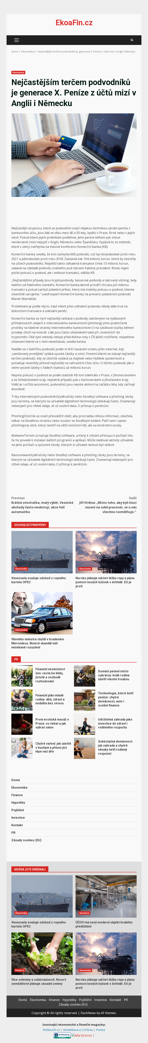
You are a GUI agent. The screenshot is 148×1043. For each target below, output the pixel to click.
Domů (15, 780)
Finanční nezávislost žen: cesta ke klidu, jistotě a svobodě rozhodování (22, 676)
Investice (18, 817)
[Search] (132, 40)
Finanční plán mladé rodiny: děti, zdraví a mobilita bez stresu (22, 700)
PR (13, 833)
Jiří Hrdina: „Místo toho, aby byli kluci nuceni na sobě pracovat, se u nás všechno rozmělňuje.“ (108, 505)
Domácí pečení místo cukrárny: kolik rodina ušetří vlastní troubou (84, 676)
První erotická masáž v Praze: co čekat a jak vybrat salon (22, 724)
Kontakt (17, 825)
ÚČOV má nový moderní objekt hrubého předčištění (106, 896)
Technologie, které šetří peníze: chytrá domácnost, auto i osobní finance (84, 700)
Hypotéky (18, 802)
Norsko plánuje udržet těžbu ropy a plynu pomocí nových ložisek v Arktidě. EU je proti (106, 552)
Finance (17, 795)
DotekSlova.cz (72, 1030)
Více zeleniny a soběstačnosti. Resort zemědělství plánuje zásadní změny (42, 953)
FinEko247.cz (52, 1030)
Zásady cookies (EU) (26, 840)
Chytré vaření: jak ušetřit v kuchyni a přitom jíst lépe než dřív (22, 748)
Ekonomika (18, 72)
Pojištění (17, 810)
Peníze (100, 1030)
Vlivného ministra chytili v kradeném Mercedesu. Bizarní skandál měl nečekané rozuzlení (42, 613)
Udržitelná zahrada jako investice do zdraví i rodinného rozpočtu (84, 724)
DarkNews (88, 1013)
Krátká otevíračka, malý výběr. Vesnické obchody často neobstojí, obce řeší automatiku (42, 505)
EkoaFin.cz (74, 22)
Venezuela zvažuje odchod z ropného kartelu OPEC (42, 552)
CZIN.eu (88, 1030)
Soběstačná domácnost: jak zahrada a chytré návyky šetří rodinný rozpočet (84, 748)
